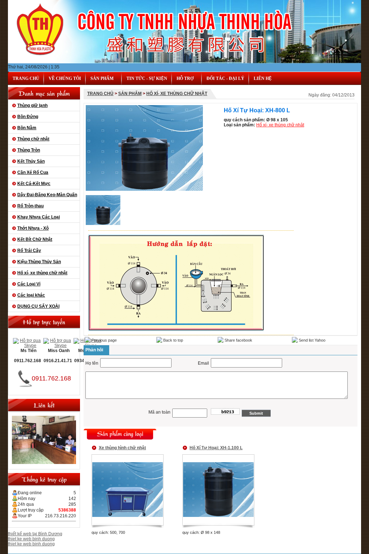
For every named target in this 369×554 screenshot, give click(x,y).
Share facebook (237, 340)
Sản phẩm (130, 93)
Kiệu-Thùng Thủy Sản (39, 261)
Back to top (172, 340)
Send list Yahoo (311, 340)
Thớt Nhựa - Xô (33, 228)
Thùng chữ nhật (33, 138)
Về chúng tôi (65, 78)
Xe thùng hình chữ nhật (122, 447)
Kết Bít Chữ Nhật (34, 239)
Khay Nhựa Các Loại (38, 217)
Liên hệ (263, 78)
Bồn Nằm (26, 127)
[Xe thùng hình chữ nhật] (127, 515)
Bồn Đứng (27, 116)
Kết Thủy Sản (31, 161)
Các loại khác (31, 295)
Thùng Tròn (28, 150)
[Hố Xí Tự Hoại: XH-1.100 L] (218, 515)
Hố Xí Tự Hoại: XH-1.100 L (216, 447)
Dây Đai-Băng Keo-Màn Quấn (47, 194)
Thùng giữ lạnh (32, 105)
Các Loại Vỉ (28, 284)
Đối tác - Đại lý (225, 78)
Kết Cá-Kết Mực (33, 183)
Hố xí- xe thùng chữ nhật (42, 272)
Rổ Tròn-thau (30, 205)
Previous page (103, 340)
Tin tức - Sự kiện (146, 78)
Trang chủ (26, 78)
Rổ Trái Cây (29, 250)
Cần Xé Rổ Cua (32, 172)
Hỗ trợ (185, 78)
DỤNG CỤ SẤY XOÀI (38, 306)
